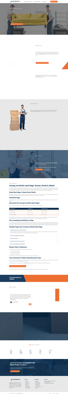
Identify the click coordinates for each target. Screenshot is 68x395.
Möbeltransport (39, 218)
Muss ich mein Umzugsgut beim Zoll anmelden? (17, 235)
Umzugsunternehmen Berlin (27, 1)
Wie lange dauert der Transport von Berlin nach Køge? (18, 230)
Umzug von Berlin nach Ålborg (14, 251)
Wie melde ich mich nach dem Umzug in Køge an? (17, 241)
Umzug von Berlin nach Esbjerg (15, 252)
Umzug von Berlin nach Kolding (15, 254)
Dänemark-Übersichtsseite (48, 190)
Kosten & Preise (44, 1)
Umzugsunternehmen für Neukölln (28, 269)
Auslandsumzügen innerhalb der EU (23, 261)
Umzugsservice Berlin (37, 1)
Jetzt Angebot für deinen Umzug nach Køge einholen (17, 266)
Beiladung (12, 217)
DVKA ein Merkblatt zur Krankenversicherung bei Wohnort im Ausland (48, 224)
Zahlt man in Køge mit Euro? (14, 238)
